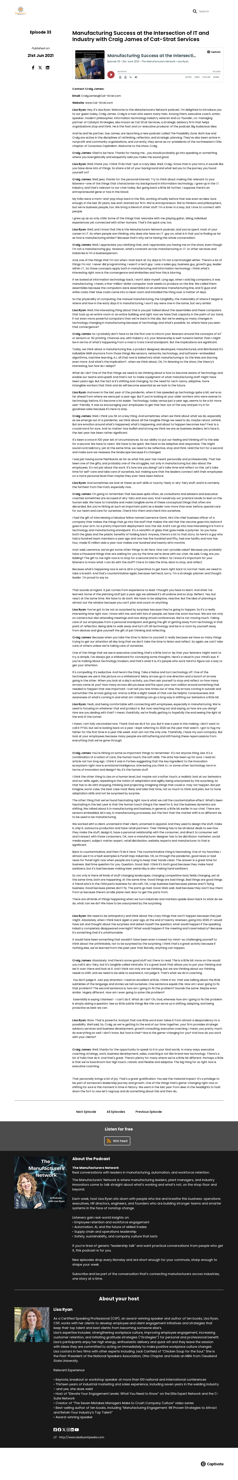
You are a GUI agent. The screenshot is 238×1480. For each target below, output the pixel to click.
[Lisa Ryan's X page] (64, 1429)
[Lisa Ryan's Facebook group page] (59, 1429)
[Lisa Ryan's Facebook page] (55, 1429)
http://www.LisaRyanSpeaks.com (81, 1437)
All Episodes (116, 1111)
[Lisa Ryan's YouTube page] (77, 1429)
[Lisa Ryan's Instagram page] (68, 1429)
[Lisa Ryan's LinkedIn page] (72, 1429)
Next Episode (86, 1111)
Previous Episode (149, 1111)
